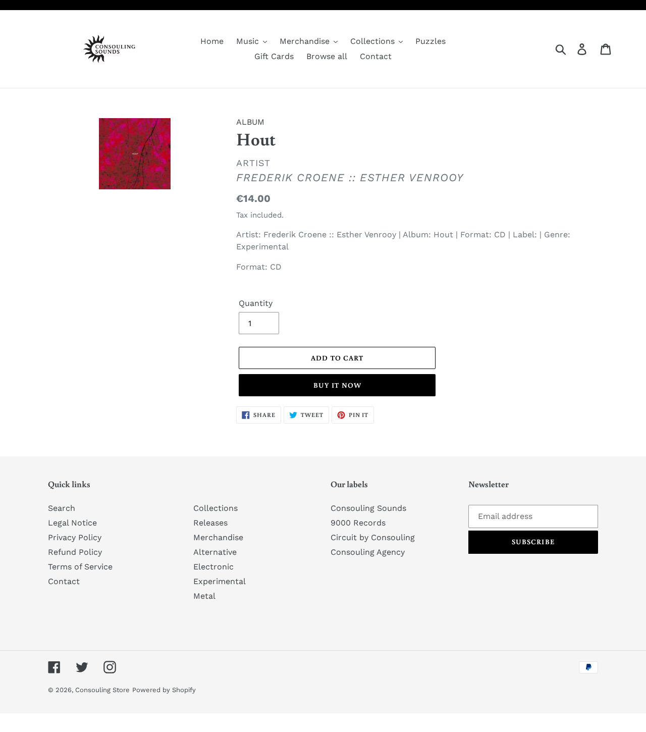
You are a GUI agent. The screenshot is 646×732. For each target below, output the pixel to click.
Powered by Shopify (164, 690)
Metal (204, 596)
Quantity (256, 303)
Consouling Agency (368, 552)
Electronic (213, 566)
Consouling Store (102, 690)
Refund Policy (75, 552)
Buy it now (337, 385)
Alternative (215, 552)
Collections (215, 508)
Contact (64, 581)
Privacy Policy (74, 537)
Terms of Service (80, 566)
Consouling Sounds (368, 508)
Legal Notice (72, 523)
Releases (210, 523)
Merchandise (218, 537)
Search (61, 508)
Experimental (219, 581)
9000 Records (358, 523)
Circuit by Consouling (373, 537)
